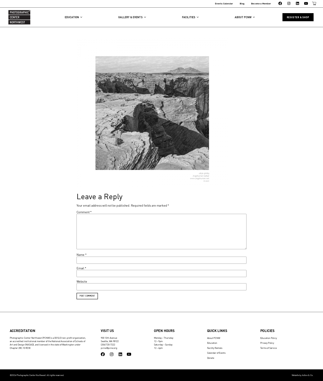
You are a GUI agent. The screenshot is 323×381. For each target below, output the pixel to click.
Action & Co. (307, 375)
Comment (84, 212)
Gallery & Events (130, 17)
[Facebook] (280, 3)
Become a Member (261, 3)
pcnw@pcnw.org (109, 347)
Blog (242, 3)
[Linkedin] (297, 3)
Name (82, 254)
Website (82, 281)
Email (81, 268)
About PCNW (243, 17)
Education (72, 17)
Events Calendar (224, 3)
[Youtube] (306, 3)
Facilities (188, 17)
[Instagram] (288, 3)
